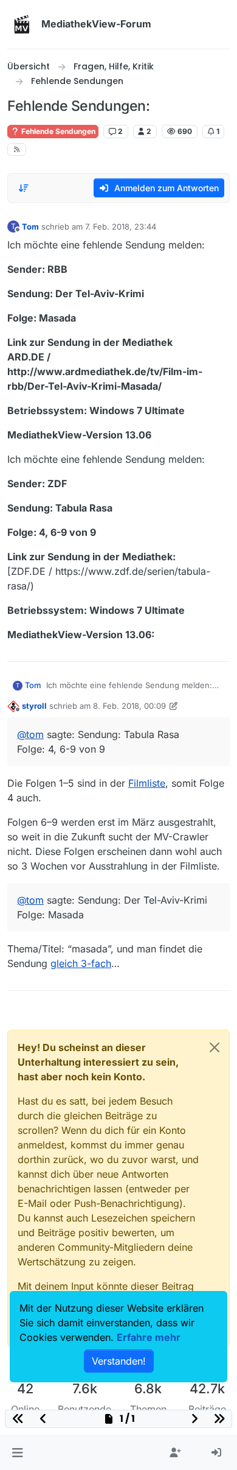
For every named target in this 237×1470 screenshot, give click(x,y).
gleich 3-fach (80, 963)
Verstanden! (119, 1361)
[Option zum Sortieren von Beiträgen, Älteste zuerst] (24, 188)
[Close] (214, 1047)
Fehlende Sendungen (57, 131)
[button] (17, 1453)
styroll (34, 706)
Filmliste (146, 783)
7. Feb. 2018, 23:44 (120, 226)
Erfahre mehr (148, 1337)
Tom (30, 226)
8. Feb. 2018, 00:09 (129, 706)
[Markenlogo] (22, 24)
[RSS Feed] (16, 149)
